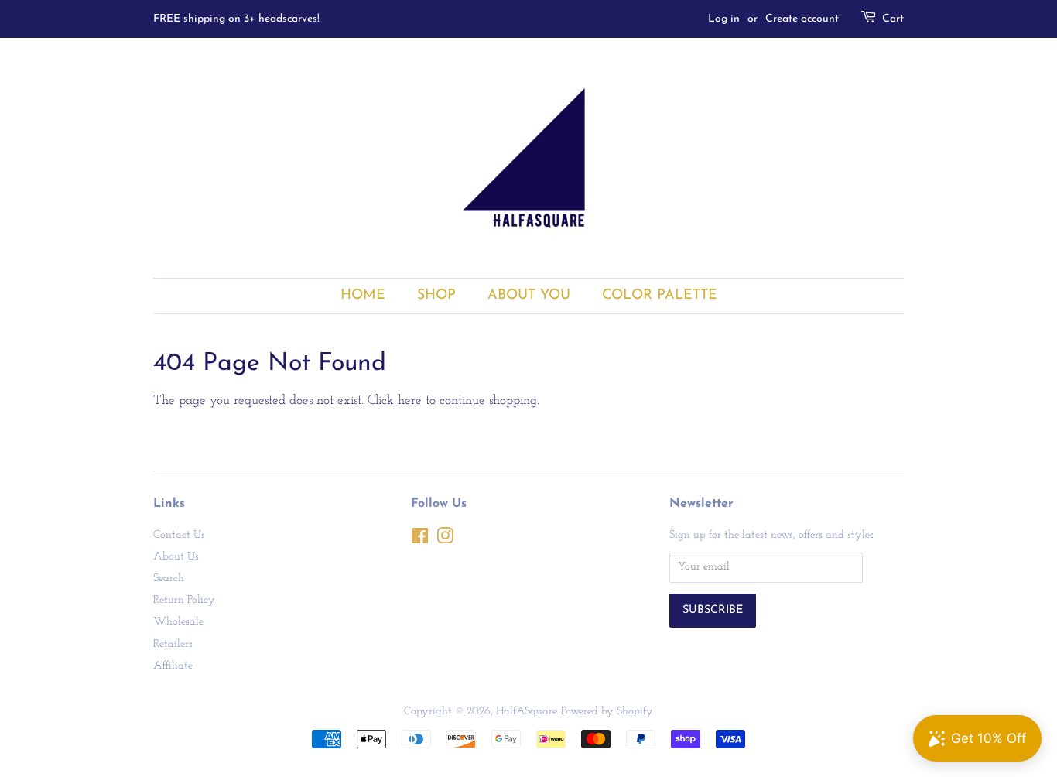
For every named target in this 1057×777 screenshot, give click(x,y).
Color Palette (659, 295)
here (410, 400)
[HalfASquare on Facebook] (420, 540)
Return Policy (184, 600)
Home (362, 295)
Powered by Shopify (607, 711)
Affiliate (173, 666)
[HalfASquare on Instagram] (444, 540)
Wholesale (178, 622)
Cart (893, 19)
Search (168, 578)
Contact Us (179, 535)
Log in (724, 19)
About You (528, 295)
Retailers (173, 644)
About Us (176, 557)
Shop (436, 295)
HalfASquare (526, 711)
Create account (802, 19)
